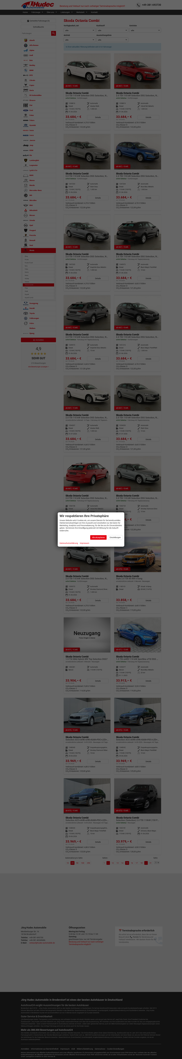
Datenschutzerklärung (69, 543)
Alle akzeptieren (98, 537)
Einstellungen (115, 537)
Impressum (84, 543)
